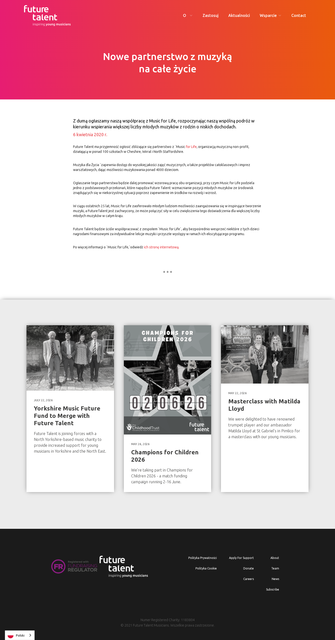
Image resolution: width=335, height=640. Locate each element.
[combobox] (20, 635)
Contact (298, 15)
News (275, 578)
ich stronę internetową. (161, 247)
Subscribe (272, 589)
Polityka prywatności (202, 557)
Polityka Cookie (206, 568)
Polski (20, 635)
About (275, 557)
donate (248, 568)
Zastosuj (211, 15)
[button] (188, 15)
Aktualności (239, 15)
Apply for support (241, 557)
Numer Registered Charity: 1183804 (168, 620)
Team (275, 568)
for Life (191, 147)
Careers (248, 578)
